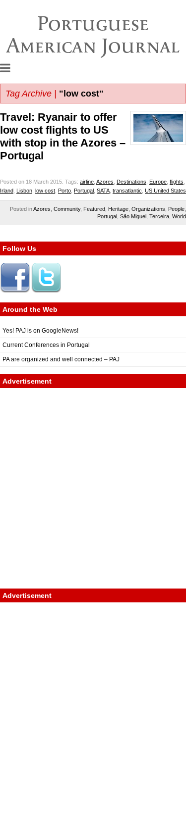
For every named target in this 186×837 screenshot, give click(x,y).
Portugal (84, 191)
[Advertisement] (93, 488)
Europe (158, 182)
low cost (45, 191)
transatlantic (127, 191)
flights (177, 182)
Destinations (131, 182)
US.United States (165, 191)
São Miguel (133, 216)
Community (67, 209)
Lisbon (24, 191)
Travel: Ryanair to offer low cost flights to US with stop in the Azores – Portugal (62, 136)
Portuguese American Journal (93, 34)
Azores (105, 182)
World (179, 216)
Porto (64, 191)
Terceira (159, 216)
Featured (94, 209)
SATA (103, 191)
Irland (6, 191)
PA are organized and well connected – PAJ (61, 359)
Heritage (118, 209)
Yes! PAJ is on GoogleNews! (40, 330)
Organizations (148, 209)
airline (87, 182)
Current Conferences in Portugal (46, 345)
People (176, 209)
